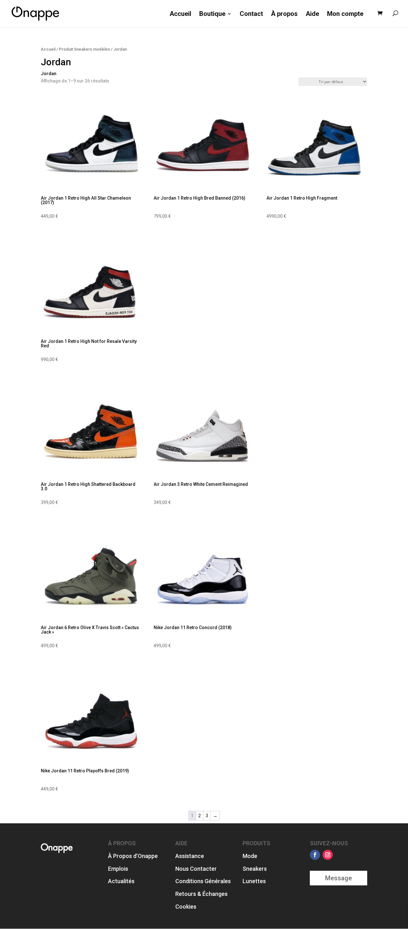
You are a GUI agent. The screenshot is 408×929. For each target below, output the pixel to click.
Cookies (185, 906)
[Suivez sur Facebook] (315, 855)
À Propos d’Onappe (133, 856)
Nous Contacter (196, 868)
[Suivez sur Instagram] (328, 855)
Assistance (189, 856)
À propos (284, 14)
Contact (251, 14)
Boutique (212, 14)
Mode (250, 856)
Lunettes (254, 881)
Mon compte (345, 14)
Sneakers (255, 868)
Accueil (180, 14)
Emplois (118, 868)
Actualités (121, 881)
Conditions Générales (203, 881)
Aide (312, 14)
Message (338, 878)
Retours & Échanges (201, 893)
